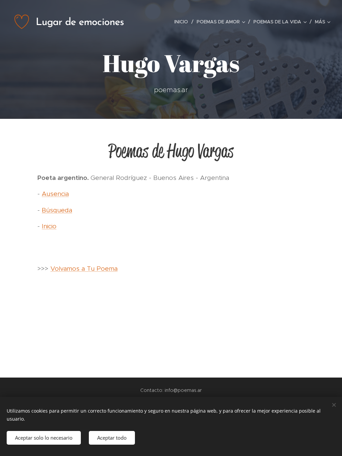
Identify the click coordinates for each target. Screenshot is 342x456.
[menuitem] (183, 21)
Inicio (49, 226)
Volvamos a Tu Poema (84, 268)
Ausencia (55, 194)
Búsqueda (57, 210)
